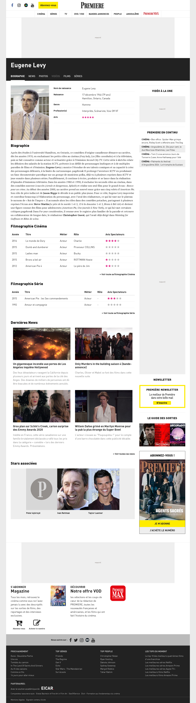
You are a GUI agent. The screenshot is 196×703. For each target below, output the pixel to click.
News (31, 76)
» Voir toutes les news (124, 454)
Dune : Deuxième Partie (22, 656)
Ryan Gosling (106, 659)
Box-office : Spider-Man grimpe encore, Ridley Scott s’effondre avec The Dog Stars (162, 141)
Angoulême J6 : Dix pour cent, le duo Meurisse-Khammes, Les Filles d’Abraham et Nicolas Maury (161, 148)
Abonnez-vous (48, 5)
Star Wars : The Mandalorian (69, 668)
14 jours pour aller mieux (22, 675)
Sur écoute (61, 672)
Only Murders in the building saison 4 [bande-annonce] (103, 365)
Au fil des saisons (19, 668)
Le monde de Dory (35, 240)
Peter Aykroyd (33, 513)
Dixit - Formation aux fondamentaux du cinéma (100, 693)
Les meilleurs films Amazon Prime (161, 675)
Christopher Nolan (109, 656)
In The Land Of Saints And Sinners (27, 665)
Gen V (58, 662)
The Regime (61, 659)
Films (67, 76)
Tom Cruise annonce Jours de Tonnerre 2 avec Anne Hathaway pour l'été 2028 (161, 156)
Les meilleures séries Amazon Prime (162, 665)
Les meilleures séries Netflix (158, 662)
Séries (53, 14)
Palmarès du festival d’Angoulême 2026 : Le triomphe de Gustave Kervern (162, 163)
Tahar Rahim (106, 672)
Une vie (14, 659)
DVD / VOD (79, 14)
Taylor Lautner (95, 513)
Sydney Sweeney (107, 665)
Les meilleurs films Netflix (157, 672)
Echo (58, 665)
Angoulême (132, 14)
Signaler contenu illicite (36, 700)
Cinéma (41, 14)
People (118, 14)
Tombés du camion (19, 662)
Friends (59, 656)
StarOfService (74, 693)
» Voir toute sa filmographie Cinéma (117, 274)
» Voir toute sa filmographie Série (118, 313)
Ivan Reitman (63, 513)
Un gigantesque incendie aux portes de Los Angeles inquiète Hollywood (39, 365)
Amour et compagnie (36, 304)
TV (66, 14)
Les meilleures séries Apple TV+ (160, 668)
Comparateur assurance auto (22, 693)
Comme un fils (17, 672)
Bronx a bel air (33, 259)
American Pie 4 (34, 265)
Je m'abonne (162, 523)
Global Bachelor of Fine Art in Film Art (51, 693)
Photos (43, 76)
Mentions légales (18, 700)
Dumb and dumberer (37, 247)
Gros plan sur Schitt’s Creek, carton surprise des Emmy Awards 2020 (40, 428)
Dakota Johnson (107, 662)
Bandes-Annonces (99, 14)
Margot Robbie (107, 668)
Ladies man (32, 253)
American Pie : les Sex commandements (46, 298)
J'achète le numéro (162, 530)
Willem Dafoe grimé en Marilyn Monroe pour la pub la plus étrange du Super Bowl (103, 428)
